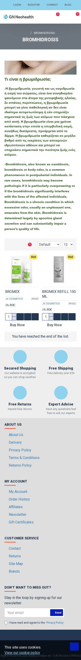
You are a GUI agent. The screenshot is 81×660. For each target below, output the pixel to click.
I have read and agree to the (36, 622)
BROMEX (12, 292)
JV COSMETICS (14, 298)
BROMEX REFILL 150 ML (59, 294)
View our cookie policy (22, 653)
